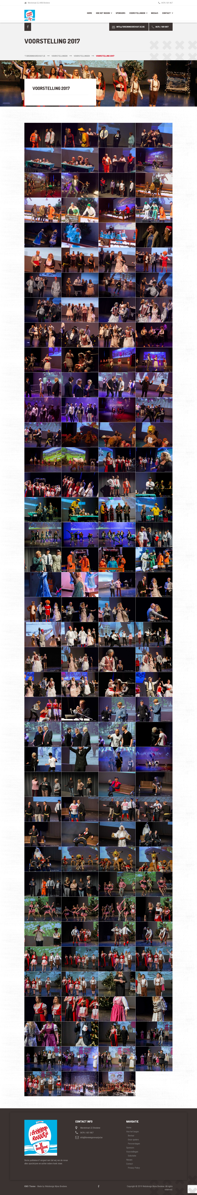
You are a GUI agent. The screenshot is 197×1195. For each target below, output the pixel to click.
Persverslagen (134, 1143)
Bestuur (131, 1135)
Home (89, 13)
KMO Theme (30, 1186)
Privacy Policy (134, 1168)
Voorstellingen (137, 13)
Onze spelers (133, 1139)
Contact (166, 13)
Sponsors (120, 13)
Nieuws (154, 13)
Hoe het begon (103, 13)
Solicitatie (132, 1155)
